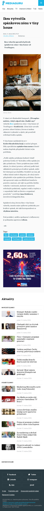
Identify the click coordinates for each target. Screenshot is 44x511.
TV (16, 9)
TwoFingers (17, 239)
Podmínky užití (13, 491)
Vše (3, 9)
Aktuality (10, 9)
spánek (22, 235)
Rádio (40, 9)
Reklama (11, 36)
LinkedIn (13, 479)
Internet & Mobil (25, 9)
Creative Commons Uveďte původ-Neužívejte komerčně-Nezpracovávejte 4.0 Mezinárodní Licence (19, 503)
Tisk (34, 9)
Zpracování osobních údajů (30, 491)
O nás (4, 491)
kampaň (7, 239)
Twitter (33, 474)
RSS (12, 485)
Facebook (12, 474)
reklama (30, 235)
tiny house (13, 235)
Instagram (33, 479)
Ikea (6, 235)
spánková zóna (28, 239)
